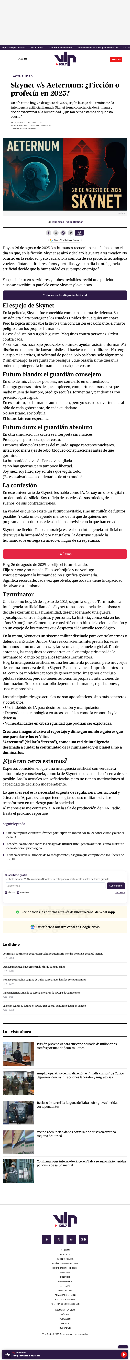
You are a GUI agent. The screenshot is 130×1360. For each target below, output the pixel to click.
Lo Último (65, 554)
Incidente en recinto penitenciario (98, 48)
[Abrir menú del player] (123, 1346)
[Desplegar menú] (8, 59)
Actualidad (23, 76)
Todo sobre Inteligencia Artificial (65, 295)
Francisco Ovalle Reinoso (67, 222)
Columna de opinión (60, 48)
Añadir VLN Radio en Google (66, 240)
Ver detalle (120, 892)
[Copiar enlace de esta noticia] (70, 233)
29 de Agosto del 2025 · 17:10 (26, 122)
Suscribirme (116, 885)
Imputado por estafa (14, 48)
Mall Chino (37, 48)
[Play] (124, 1355)
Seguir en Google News (24, 128)
